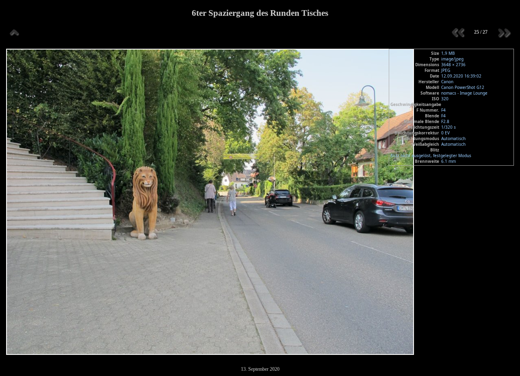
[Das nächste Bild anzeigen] (504, 32)
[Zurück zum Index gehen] (14, 32)
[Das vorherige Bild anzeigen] (458, 32)
